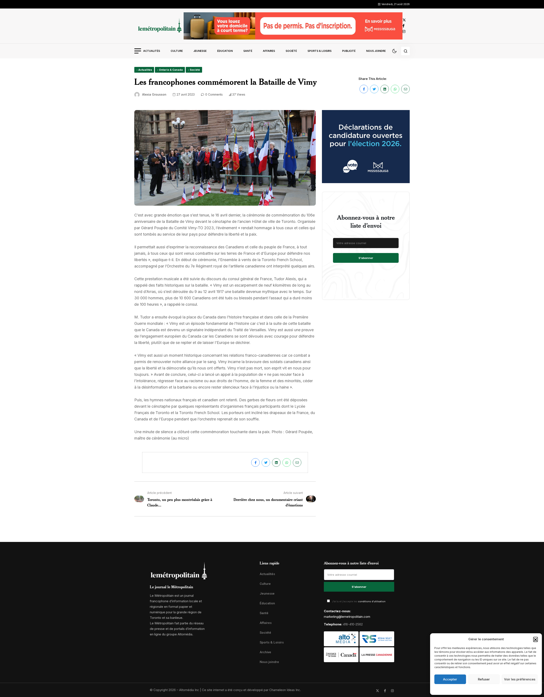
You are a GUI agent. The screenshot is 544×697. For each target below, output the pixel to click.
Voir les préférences (519, 679)
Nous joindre (376, 50)
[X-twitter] (377, 690)
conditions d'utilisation (371, 601)
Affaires (269, 50)
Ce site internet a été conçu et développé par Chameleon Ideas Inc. (251, 690)
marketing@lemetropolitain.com (347, 617)
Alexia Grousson (154, 94)
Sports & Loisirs (319, 50)
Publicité (349, 50)
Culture (177, 50)
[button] (535, 639)
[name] (159, 26)
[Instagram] (392, 690)
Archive (265, 652)
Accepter (450, 679)
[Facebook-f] (385, 690)
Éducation (225, 50)
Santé (247, 50)
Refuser (484, 679)
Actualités (151, 50)
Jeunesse (200, 50)
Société (291, 50)
